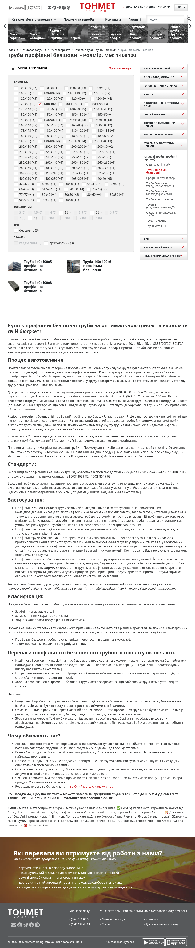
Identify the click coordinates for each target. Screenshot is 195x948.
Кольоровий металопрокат (162, 256)
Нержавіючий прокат (158, 247)
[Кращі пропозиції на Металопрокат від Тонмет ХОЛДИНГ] (97, 7)
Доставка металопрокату (162, 924)
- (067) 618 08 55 (79, 919)
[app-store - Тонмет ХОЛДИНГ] (33, 7)
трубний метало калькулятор (91, 786)
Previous (5, 26)
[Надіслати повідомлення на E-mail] (50, 8)
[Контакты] (123, 7)
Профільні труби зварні (161, 178)
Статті (106, 924)
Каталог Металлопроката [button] (32, 19)
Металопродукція (113, 919)
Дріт (146, 238)
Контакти (113, 19)
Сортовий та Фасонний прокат (159, 124)
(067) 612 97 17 (137, 7)
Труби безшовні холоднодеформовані (160, 184)
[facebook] (64, 8)
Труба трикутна (156, 220)
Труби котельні (156, 226)
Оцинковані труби (158, 164)
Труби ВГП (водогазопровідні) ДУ (160, 206)
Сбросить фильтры (120, 68)
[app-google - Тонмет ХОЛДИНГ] (16, 7)
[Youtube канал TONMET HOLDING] (54, 8)
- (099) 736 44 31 (79, 924)
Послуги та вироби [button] (79, 19)
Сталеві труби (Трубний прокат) (159, 144)
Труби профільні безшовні (157, 171)
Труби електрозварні (160, 199)
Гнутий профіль (154, 114)
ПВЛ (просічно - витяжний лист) (161, 104)
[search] (189, 19)
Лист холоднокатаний (159, 77)
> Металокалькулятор (120, 942)
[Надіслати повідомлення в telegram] (59, 8)
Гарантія (135, 19)
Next (190, 26)
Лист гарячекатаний (157, 68)
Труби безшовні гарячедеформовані (159, 192)
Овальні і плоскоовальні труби (162, 214)
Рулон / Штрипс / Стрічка (160, 85)
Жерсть (148, 94)
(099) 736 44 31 (160, 7)
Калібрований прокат (158, 134)
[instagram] (68, 8)
